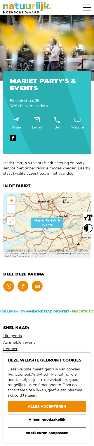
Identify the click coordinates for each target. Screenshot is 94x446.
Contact (10, 349)
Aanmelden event (19, 342)
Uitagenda (12, 336)
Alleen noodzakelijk (47, 419)
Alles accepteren (47, 406)
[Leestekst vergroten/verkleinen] (88, 218)
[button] (47, 225)
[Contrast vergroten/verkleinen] (88, 228)
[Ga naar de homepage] (27, 8)
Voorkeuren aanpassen (47, 433)
